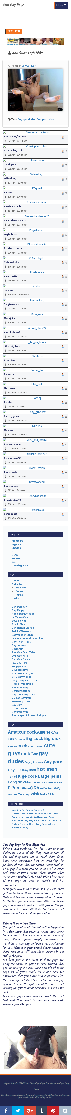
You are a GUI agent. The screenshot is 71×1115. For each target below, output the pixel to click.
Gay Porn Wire (20, 712)
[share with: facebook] (6, 1110)
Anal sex (45, 732)
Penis (17, 787)
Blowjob (16, 548)
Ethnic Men (18, 624)
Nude (53, 783)
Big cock (34, 738)
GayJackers (19, 645)
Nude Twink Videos (23, 613)
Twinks (43, 794)
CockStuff (17, 648)
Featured (14, 31)
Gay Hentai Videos (23, 627)
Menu (62, 5)
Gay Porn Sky (19, 606)
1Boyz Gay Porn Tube (24, 680)
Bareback (19, 739)
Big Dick (16, 544)
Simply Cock (19, 666)
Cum (31, 746)
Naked (39, 783)
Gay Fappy (18, 610)
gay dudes (29, 119)
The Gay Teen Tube (23, 652)
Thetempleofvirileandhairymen (30, 715)
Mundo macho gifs (22, 673)
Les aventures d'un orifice (27, 638)
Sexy (56, 788)
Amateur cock (22, 732)
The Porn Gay (20, 687)
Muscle (30, 782)
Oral (59, 782)
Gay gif (29, 762)
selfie (43, 788)
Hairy (25, 770)
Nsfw (51, 119)
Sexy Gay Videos (21, 676)
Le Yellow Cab (20, 617)
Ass (56, 732)
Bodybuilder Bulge (22, 634)
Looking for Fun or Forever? (28, 810)
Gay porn (42, 119)
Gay (20, 119)
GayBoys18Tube (21, 691)
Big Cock (20, 587)
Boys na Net (19, 620)
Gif (13, 551)
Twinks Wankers (21, 631)
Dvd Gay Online (21, 659)
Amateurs (17, 540)
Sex (14, 562)
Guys (15, 555)
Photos (16, 558)
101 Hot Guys (19, 708)
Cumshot (38, 746)
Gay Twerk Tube (21, 641)
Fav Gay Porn (19, 662)
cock (22, 745)
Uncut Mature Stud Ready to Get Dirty (34, 813)
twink (34, 794)
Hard (32, 770)
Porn (26, 788)
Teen (14, 794)
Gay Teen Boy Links (23, 694)
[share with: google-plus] (30, 1110)
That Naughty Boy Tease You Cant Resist (36, 820)
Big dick (52, 738)
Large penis (49, 776)
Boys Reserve (20, 669)
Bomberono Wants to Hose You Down (33, 817)
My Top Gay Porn (22, 698)
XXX (50, 794)
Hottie (11, 776)
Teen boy (23, 794)
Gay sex (14, 770)
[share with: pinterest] (53, 1110)
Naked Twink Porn (22, 683)
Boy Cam (17, 705)
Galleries (17, 584)
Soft (10, 794)
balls (11, 739)
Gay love (39, 762)
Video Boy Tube (21, 701)
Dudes (15, 580)
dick (25, 753)
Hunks (19, 594)
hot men (46, 769)
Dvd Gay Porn (20, 655)
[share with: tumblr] (42, 1110)
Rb (36, 788)
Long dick (16, 782)
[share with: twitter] (18, 1110)
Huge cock (26, 776)
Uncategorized (21, 565)
